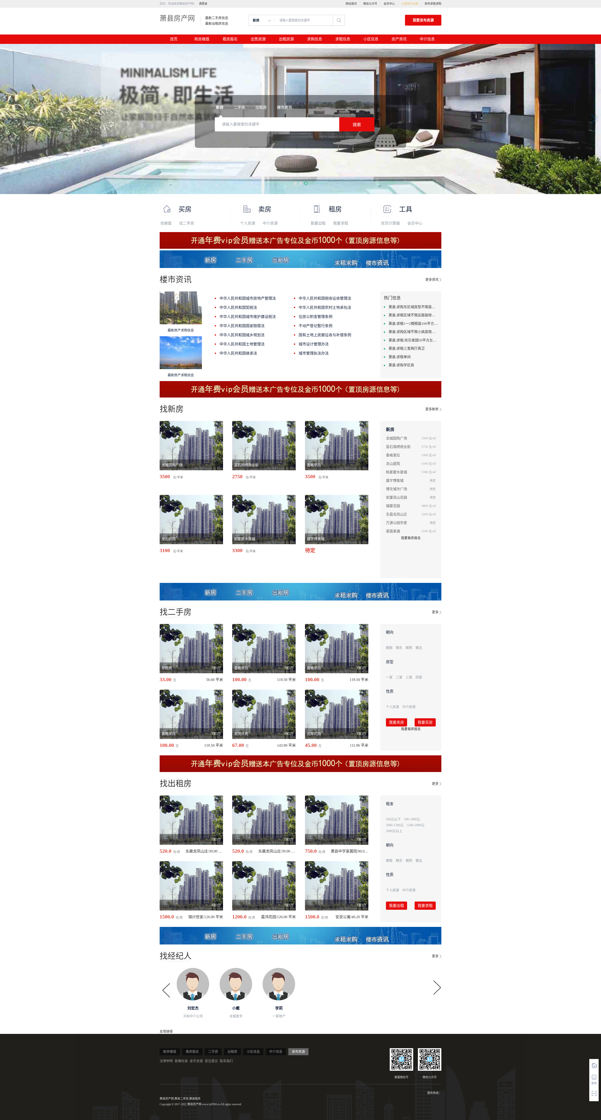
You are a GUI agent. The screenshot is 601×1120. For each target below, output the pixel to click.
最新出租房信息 (216, 23)
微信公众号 (370, 3)
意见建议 (211, 1061)
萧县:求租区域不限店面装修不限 (413, 315)
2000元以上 (394, 831)
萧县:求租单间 (400, 357)
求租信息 (342, 39)
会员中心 (389, 3)
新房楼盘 (201, 39)
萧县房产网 (177, 18)
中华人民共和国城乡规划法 (242, 335)
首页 (173, 39)
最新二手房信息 (216, 18)
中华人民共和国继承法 (238, 353)
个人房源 (247, 223)
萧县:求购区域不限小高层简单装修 (413, 332)
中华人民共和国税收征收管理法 (325, 298)
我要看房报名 (411, 538)
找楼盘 (166, 223)
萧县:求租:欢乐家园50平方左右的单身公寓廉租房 (413, 340)
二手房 (213, 1051)
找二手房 (186, 223)
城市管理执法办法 (314, 353)
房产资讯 (399, 39)
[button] (295, 183)
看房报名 (230, 39)
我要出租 (318, 223)
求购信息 (314, 39)
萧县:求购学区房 (401, 365)
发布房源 (298, 1051)
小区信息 (370, 39)
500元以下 (393, 819)
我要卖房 (396, 722)
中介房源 (270, 223)
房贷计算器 (390, 223)
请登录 (203, 3)
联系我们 (226, 1061)
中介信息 (427, 39)
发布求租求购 (432, 3)
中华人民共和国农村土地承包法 (325, 308)
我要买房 (425, 722)
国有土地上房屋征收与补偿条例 (325, 335)
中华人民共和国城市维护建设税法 (248, 317)
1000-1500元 (395, 825)
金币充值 (196, 1061)
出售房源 (258, 39)
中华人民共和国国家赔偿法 (242, 326)
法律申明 (166, 1061)
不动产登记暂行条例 (315, 326)
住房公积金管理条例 (315, 317)
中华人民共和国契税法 (238, 308)
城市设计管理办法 (314, 344)
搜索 (357, 124)
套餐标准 (181, 1061)
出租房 (232, 1051)
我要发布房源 (423, 20)
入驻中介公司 (409, 3)
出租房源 (286, 39)
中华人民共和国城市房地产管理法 (248, 298)
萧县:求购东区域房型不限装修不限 (413, 307)
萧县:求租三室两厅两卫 (407, 348)
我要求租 (340, 223)
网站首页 (351, 3)
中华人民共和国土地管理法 (242, 344)
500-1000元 (412, 819)
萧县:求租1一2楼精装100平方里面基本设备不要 (413, 323)
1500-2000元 (415, 825)
